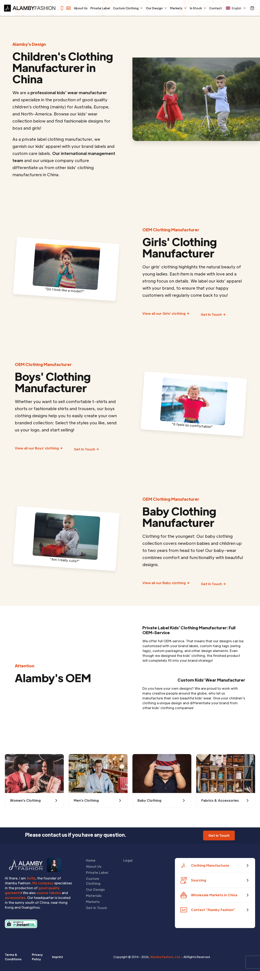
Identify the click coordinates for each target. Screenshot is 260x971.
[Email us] (68, 8)
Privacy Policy (37, 957)
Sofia (31, 878)
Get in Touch (96, 908)
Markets (176, 8)
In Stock (196, 8)
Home (90, 860)
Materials (94, 895)
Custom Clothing (126, 8)
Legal (127, 860)
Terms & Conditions (13, 957)
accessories (15, 897)
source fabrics (48, 893)
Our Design (154, 8)
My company (42, 883)
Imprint (57, 957)
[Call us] (62, 8)
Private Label (100, 8)
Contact (215, 8)
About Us (81, 8)
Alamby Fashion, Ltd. (165, 957)
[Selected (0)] (252, 8)
